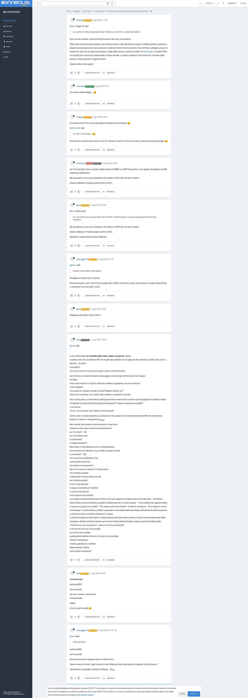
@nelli (72, 346)
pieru (78, 205)
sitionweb (80, 86)
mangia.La (150, 51)
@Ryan (73, 26)
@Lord (73, 211)
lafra (78, 340)
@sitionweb (75, 128)
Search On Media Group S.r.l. (16, 694)
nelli (78, 573)
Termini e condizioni (14, 692)
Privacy (5, 692)
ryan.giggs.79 (82, 259)
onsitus (79, 20)
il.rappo (79, 117)
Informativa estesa (85, 695)
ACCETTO (194, 694)
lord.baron (81, 163)
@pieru (73, 265)
